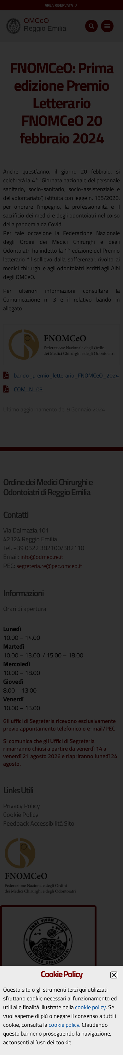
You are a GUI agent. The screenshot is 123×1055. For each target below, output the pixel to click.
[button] (114, 975)
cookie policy (90, 1007)
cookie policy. (64, 1024)
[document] (61, 527)
